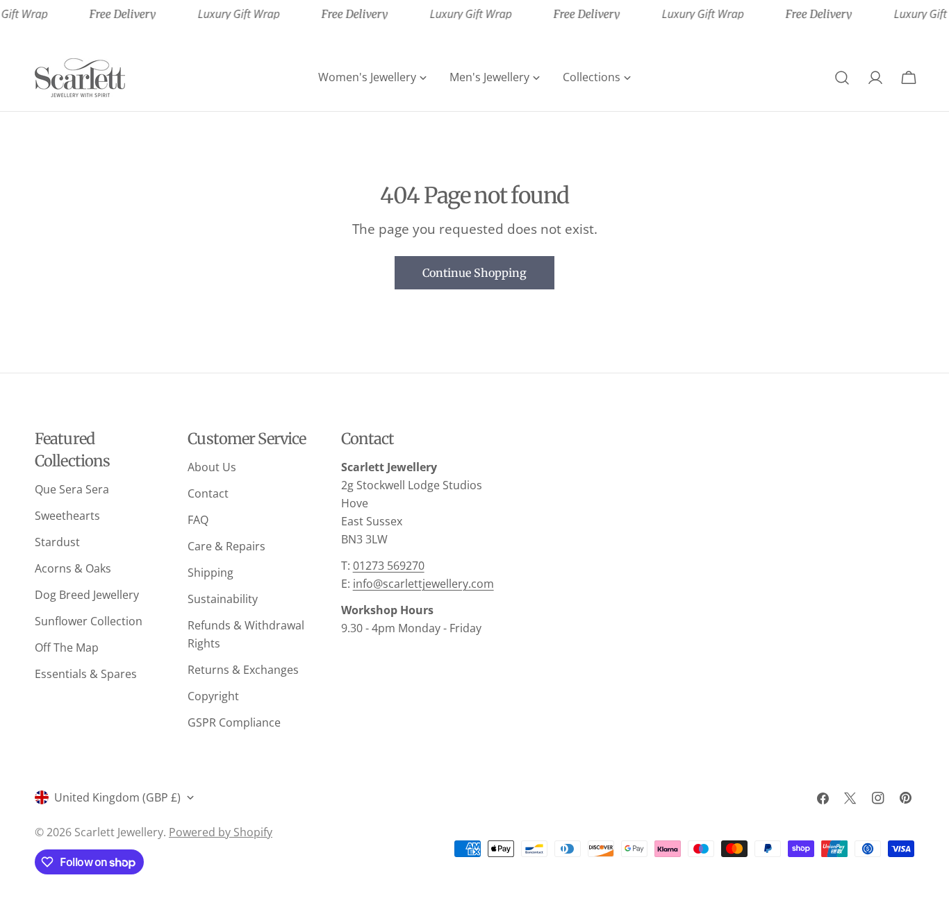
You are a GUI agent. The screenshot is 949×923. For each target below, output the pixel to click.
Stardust (57, 542)
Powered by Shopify (220, 832)
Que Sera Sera (72, 489)
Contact (208, 493)
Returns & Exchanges (243, 669)
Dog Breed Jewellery (87, 594)
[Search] (842, 78)
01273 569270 (388, 565)
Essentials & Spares (86, 673)
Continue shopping (474, 273)
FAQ (198, 519)
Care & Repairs (226, 546)
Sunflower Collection (88, 621)
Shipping (210, 572)
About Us (212, 467)
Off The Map (67, 647)
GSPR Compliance (234, 722)
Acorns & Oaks (73, 568)
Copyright (213, 696)
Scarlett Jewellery (118, 832)
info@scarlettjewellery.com (423, 583)
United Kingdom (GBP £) (117, 797)
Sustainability (223, 599)
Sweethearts (67, 515)
